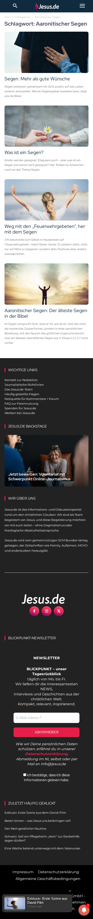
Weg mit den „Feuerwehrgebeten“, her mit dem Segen (45, 229)
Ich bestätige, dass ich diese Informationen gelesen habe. (47, 777)
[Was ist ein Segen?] (46, 126)
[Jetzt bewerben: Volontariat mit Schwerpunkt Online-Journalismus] (46, 461)
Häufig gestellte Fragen (22, 394)
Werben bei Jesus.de (20, 413)
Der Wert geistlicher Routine (25, 828)
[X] (59, 611)
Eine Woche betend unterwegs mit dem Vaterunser (42, 848)
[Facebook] (34, 611)
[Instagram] (46, 611)
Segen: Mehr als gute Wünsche (37, 79)
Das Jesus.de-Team (19, 389)
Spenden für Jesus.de (20, 408)
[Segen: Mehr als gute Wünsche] (46, 52)
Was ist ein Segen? (24, 152)
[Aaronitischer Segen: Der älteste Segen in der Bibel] (46, 284)
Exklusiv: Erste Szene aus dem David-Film (35, 812)
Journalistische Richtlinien (24, 384)
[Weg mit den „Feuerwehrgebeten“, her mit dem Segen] (46, 199)
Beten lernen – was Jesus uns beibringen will (38, 820)
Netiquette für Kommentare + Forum (32, 399)
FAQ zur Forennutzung (21, 403)
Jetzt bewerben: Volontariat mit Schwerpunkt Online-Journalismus (39, 476)
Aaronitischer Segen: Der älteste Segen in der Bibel (46, 313)
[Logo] (38, 599)
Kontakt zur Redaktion (21, 380)
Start (8, 17)
